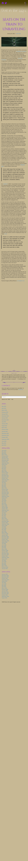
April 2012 (4, 470)
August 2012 (4, 464)
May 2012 (4, 468)
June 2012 (4, 467)
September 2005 (5, 540)
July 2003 (4, 582)
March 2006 (4, 532)
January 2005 (5, 551)
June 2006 (4, 528)
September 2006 (5, 524)
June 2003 (4, 583)
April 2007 (4, 517)
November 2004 (5, 554)
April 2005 (4, 547)
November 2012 (5, 460)
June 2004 (4, 561)
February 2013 (5, 456)
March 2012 (4, 471)
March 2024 (4, 410)
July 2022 (4, 421)
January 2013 (5, 457)
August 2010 (4, 497)
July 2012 (4, 465)
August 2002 (4, 597)
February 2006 (5, 533)
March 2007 (4, 518)
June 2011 (4, 483)
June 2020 (4, 441)
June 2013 (4, 450)
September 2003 (5, 579)
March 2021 (4, 427)
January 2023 (5, 417)
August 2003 (4, 581)
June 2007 (4, 514)
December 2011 (5, 475)
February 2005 (5, 550)
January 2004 (5, 568)
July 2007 (4, 513)
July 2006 (4, 526)
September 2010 (5, 496)
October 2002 (5, 595)
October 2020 (5, 437)
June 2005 (4, 545)
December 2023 (5, 416)
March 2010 (4, 504)
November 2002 (5, 593)
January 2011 (5, 490)
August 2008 (4, 506)
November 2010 (5, 493)
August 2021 (4, 425)
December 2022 (5, 419)
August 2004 (4, 558)
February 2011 (5, 489)
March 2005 (4, 549)
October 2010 (5, 495)
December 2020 (5, 433)
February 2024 (5, 412)
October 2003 (5, 578)
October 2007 (5, 508)
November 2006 (5, 521)
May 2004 (4, 563)
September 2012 (5, 463)
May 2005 (4, 546)
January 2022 (5, 423)
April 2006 (4, 531)
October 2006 (5, 522)
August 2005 (4, 542)
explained (5, 183)
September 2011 (5, 479)
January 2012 (5, 474)
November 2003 (5, 577)
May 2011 (4, 485)
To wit (5, 233)
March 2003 (4, 588)
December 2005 (5, 536)
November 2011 (5, 476)
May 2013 (4, 451)
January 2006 (5, 535)
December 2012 (5, 458)
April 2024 (4, 408)
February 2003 (5, 589)
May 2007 (4, 515)
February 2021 (5, 429)
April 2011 (4, 486)
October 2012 (5, 461)
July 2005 (4, 543)
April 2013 (4, 453)
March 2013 (4, 454)
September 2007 (5, 510)
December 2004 (5, 553)
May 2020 (4, 443)
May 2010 (4, 501)
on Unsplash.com (20, 280)
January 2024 (5, 414)
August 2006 (4, 525)
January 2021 (5, 431)
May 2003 (4, 585)
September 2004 (5, 557)
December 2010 (5, 492)
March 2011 (4, 488)
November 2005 (5, 538)
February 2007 (5, 520)
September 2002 (5, 596)
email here (21, 389)
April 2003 (4, 586)
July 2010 (4, 499)
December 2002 (5, 592)
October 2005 (5, 539)
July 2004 (4, 560)
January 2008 (5, 507)
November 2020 (5, 435)
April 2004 (4, 564)
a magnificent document (21, 51)
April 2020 (4, 445)
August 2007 (4, 511)
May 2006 (4, 529)
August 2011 (4, 481)
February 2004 (5, 567)
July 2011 (4, 482)
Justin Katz (18, 33)
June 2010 (4, 500)
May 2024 (4, 406)
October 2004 (5, 556)
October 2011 (5, 478)
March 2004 (4, 565)
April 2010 (4, 503)
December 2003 (5, 575)
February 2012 (5, 472)
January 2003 (5, 590)
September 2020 (5, 439)
